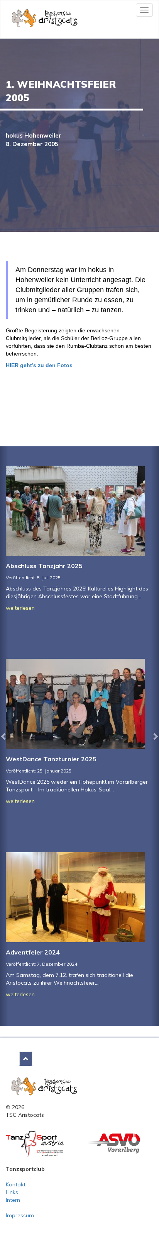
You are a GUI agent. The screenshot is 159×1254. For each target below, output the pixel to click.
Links (12, 1192)
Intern (13, 1199)
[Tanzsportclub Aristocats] (44, 1085)
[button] (4, 736)
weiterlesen (20, 607)
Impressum (20, 1215)
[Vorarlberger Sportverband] (114, 1142)
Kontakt (15, 1184)
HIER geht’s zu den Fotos (39, 365)
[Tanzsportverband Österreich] (35, 1143)
